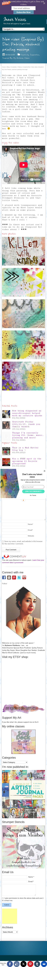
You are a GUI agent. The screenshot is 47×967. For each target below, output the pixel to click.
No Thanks (33, 495)
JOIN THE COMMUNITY (33, 491)
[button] (32, 475)
